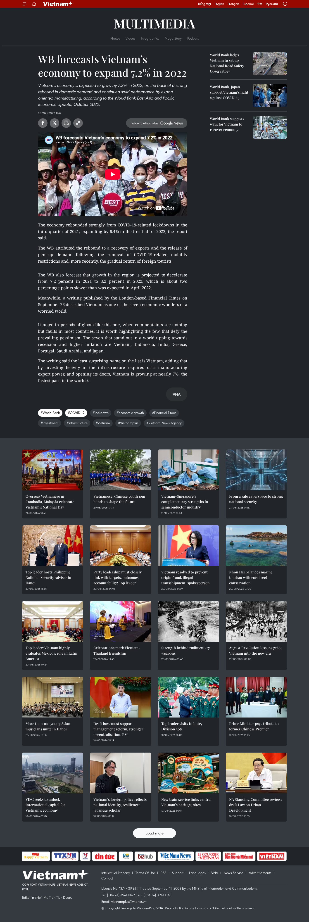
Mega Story (173, 38)
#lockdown (101, 412)
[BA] (272, 856)
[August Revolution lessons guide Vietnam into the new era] (256, 621)
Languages (197, 872)
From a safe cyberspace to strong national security (256, 499)
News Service (233, 872)
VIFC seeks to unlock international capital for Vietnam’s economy (45, 805)
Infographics (150, 38)
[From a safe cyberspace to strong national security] (256, 469)
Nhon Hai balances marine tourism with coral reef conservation (251, 577)
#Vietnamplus (128, 423)
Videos (130, 38)
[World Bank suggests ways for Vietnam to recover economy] (270, 127)
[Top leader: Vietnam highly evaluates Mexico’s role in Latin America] (52, 621)
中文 (259, 3)
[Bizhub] (145, 856)
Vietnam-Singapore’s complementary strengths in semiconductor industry (184, 501)
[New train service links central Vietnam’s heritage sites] (188, 773)
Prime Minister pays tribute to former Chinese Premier (254, 726)
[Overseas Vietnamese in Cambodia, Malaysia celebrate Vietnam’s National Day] (52, 469)
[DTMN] (239, 856)
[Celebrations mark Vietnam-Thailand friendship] (120, 621)
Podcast (193, 38)
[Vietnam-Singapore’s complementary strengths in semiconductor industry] (188, 469)
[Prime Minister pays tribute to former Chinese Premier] (256, 697)
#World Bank (50, 412)
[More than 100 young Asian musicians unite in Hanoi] (52, 697)
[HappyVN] (35, 856)
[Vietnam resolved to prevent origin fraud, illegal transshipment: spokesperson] (188, 545)
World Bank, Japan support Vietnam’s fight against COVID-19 (229, 92)
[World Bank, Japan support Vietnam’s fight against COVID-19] (270, 95)
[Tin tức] (104, 856)
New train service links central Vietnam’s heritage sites (186, 802)
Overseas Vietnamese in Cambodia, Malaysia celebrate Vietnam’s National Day (50, 501)
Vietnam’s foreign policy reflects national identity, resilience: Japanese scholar (120, 805)
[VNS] (176, 856)
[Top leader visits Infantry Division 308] (188, 697)
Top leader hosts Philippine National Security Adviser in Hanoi (48, 577)
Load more (155, 833)
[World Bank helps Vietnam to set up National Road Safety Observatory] (270, 63)
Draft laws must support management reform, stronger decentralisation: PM (118, 729)
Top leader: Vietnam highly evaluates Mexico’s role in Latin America (51, 653)
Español (248, 4)
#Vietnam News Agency (164, 423)
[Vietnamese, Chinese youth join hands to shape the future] (120, 469)
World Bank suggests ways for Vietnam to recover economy (227, 124)
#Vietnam (103, 423)
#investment (49, 423)
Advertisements (260, 872)
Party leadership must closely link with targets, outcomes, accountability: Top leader (117, 577)
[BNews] (126, 856)
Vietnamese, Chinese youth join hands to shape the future (119, 499)
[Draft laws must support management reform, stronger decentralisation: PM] (120, 697)
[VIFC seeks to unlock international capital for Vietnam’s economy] (52, 773)
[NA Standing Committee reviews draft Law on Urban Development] (256, 773)
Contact (107, 878)
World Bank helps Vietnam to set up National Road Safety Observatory (227, 63)
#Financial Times (164, 412)
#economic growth (130, 412)
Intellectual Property (115, 872)
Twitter (54, 123)
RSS (163, 872)
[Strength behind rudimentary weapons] (188, 621)
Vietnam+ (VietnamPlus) (58, 3)
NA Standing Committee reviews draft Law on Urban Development (255, 805)
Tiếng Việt (204, 4)
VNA (214, 872)
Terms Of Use (145, 872)
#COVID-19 (76, 412)
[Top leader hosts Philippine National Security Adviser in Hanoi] (52, 545)
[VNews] (85, 856)
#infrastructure (77, 423)
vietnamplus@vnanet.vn (128, 901)
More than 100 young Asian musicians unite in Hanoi (48, 726)
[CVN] (208, 856)
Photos (115, 38)
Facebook (43, 123)
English (219, 4)
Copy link (78, 123)
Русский (272, 4)
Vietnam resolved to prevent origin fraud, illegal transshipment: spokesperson (185, 577)
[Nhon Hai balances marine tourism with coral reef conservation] (256, 545)
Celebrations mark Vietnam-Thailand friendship (116, 650)
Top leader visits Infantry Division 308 (181, 726)
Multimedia (154, 23)
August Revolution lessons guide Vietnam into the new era (255, 650)
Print (66, 123)
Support (177, 872)
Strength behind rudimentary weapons (185, 650)
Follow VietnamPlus (144, 123)
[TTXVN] (64, 856)
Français (233, 4)
